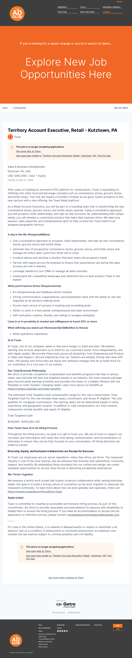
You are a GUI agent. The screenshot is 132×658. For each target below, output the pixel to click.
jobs (5, 107)
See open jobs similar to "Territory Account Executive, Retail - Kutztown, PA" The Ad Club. (63, 155)
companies (19, 107)
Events (83, 7)
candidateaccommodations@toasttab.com (93, 514)
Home (40, 625)
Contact (119, 1)
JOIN (117, 625)
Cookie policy (74, 612)
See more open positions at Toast (66, 577)
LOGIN (118, 629)
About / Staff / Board (87, 12)
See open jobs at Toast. (28, 151)
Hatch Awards (42, 644)
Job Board (106, 12)
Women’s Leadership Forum (47, 634)
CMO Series (42, 636)
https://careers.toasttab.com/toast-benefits (34, 388)
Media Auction (43, 647)
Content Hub (62, 12)
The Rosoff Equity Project (46, 639)
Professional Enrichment (112, 7)
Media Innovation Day (45, 641)
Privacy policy (58, 612)
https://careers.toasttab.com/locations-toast (35, 491)
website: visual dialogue (27, 652)
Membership (63, 7)
